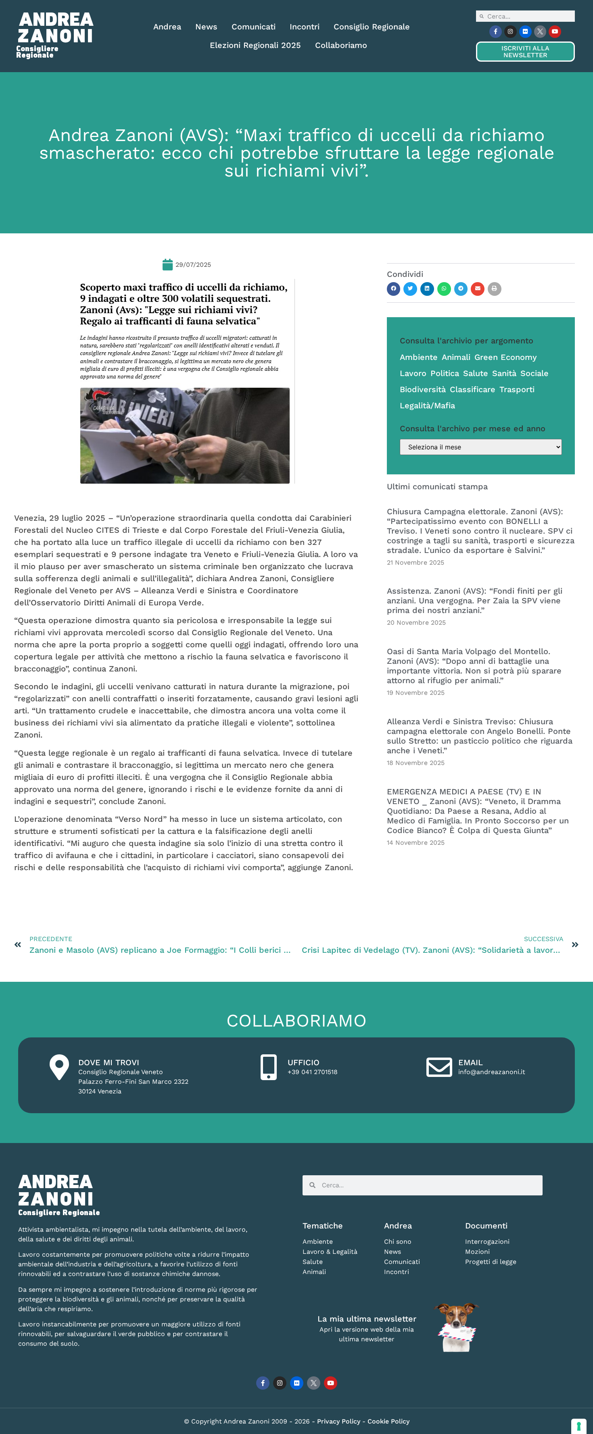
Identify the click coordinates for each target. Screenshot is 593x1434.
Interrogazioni (487, 1241)
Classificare (472, 389)
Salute (475, 373)
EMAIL (470, 1062)
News (206, 26)
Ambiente (419, 357)
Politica (444, 373)
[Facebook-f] (495, 31)
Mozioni (477, 1251)
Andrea (167, 26)
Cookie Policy (388, 1421)
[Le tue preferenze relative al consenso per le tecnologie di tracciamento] (579, 1426)
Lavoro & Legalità (330, 1251)
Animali (456, 357)
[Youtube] (555, 31)
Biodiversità (423, 389)
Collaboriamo (341, 45)
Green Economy (505, 357)
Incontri (304, 26)
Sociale (534, 373)
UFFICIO (303, 1062)
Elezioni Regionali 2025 (255, 45)
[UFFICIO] (269, 1067)
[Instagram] (510, 31)
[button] (394, 289)
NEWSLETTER (525, 51)
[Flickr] (525, 31)
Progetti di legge (490, 1262)
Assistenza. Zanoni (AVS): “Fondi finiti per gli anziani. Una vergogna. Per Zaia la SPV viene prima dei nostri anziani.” (474, 600)
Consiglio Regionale (372, 26)
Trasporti (517, 389)
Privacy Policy (339, 1421)
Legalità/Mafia (427, 405)
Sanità (504, 373)
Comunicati (254, 26)
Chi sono (397, 1241)
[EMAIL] (439, 1067)
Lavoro (413, 373)
